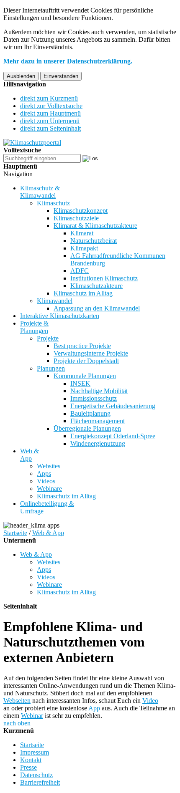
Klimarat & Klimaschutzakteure (95, 225)
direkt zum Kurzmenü (49, 98)
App (94, 708)
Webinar (32, 715)
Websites (48, 466)
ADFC (79, 270)
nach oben (17, 723)
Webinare (49, 488)
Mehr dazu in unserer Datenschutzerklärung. (67, 61)
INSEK (80, 383)
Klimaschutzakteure (96, 285)
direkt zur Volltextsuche (51, 105)
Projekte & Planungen (34, 327)
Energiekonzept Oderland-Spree (112, 435)
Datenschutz (36, 774)
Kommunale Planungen (85, 375)
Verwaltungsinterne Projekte (91, 353)
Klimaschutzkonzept (81, 210)
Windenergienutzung (97, 443)
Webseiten (17, 700)
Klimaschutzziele (76, 218)
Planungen (51, 368)
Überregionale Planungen (87, 428)
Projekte (48, 338)
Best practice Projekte (82, 345)
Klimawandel (54, 300)
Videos (46, 481)
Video (150, 700)
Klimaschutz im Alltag (83, 293)
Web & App (29, 454)
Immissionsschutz (93, 398)
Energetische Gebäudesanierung (112, 405)
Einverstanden (61, 76)
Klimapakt (84, 248)
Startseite (15, 532)
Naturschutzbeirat (93, 240)
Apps (44, 473)
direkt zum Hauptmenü (50, 113)
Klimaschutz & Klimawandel (40, 191)
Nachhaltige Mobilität (99, 390)
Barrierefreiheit (40, 782)
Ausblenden (21, 76)
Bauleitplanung (90, 413)
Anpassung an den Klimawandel (97, 308)
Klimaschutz (53, 203)
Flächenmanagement (97, 420)
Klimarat (81, 233)
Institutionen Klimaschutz (104, 278)
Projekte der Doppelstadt (86, 360)
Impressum (34, 752)
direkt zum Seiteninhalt (50, 128)
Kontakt (30, 759)
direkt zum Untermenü (50, 120)
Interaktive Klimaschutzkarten (59, 315)
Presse (28, 767)
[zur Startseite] (32, 142)
